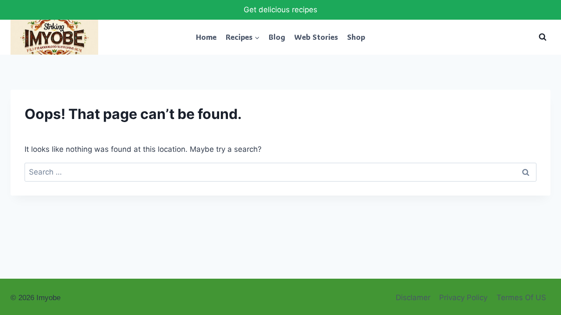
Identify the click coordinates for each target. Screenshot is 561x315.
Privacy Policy (463, 297)
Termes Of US (521, 297)
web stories (316, 37)
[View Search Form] (542, 37)
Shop (356, 37)
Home (206, 37)
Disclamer (413, 297)
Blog (277, 37)
